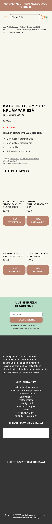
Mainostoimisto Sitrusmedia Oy (26, 518)
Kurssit (26, 409)
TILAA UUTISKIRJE (26, 320)
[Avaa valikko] (6, 17)
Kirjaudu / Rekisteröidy (26, 416)
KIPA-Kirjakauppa (26, 406)
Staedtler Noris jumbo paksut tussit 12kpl (13, 204)
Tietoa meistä (26, 400)
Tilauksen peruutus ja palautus (26, 390)
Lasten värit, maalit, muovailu (21, 159)
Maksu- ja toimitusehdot (26, 387)
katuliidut (23, 163)
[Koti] (4, 27)
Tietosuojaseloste (26, 393)
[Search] (36, 17)
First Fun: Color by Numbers (37, 255)
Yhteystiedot (26, 397)
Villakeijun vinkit (26, 413)
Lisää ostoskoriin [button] (14, 220)
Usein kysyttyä (26, 403)
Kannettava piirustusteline (13, 255)
